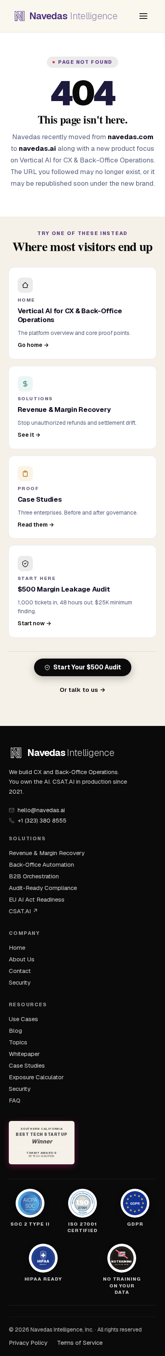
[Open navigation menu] (143, 16)
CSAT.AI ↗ (23, 911)
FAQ (14, 1100)
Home (17, 947)
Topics (18, 1042)
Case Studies (27, 1065)
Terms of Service (80, 1342)
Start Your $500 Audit (87, 667)
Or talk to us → (83, 690)
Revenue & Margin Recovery (47, 853)
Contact (20, 971)
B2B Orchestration (34, 876)
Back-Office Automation (41, 864)
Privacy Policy (28, 1342)
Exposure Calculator (36, 1077)
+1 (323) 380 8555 (42, 820)
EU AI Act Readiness (36, 899)
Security (19, 982)
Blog (15, 1030)
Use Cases (23, 1019)
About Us (21, 959)
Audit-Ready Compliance (43, 888)
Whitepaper (24, 1054)
